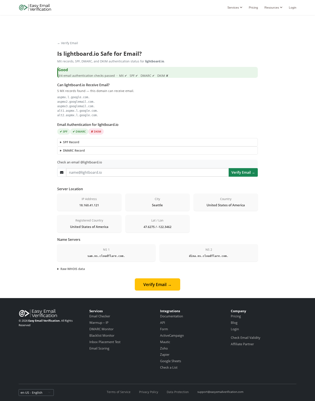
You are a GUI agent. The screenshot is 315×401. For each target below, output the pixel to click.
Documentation (171, 316)
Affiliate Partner (242, 344)
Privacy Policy (148, 392)
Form (164, 329)
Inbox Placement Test (104, 342)
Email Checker (99, 316)
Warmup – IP (98, 322)
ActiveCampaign (172, 335)
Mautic (165, 342)
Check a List (168, 367)
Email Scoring (99, 348)
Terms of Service (118, 392)
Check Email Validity (245, 337)
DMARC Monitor (101, 329)
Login (292, 7)
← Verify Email (67, 43)
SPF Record (71, 142)
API (162, 322)
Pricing (253, 7)
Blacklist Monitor (101, 335)
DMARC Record (74, 150)
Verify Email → (243, 172)
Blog (234, 322)
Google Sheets (170, 361)
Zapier (165, 354)
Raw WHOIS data (72, 269)
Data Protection (178, 392)
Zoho (164, 348)
